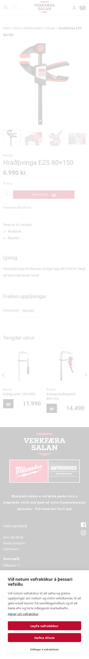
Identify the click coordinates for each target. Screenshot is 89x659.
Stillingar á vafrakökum (44, 649)
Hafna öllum (44, 638)
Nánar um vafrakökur (23, 614)
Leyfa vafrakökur (44, 626)
